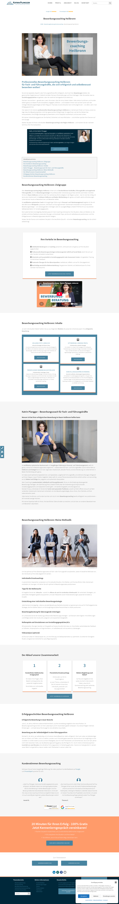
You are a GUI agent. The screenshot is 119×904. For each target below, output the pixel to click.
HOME (41, 24)
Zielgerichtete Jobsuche (41, 343)
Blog (76, 3)
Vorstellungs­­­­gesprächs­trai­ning (78, 372)
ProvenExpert (29, 771)
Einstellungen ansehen (109, 896)
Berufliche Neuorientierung (21, 886)
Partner (38, 886)
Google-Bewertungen (67, 806)
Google (78, 769)
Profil (58, 3)
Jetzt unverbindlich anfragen (59, 696)
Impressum (105, 900)
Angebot (68, 3)
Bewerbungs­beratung (45, 863)
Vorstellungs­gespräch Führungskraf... (67, 883)
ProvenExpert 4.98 (64, 11)
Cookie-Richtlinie (88, 900)
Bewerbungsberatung (49, 24)
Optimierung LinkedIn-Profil (78, 343)
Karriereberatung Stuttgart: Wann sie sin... (68, 884)
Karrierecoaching (59, 24)
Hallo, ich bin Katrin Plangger (38, 131)
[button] (116, 882)
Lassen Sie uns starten (59, 149)
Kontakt (85, 3)
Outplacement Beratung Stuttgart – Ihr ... (68, 886)
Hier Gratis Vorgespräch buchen (59, 843)
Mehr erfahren (41, 357)
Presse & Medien (40, 888)
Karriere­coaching (74, 863)
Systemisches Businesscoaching (22, 888)
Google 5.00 (49, 11)
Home (50, 3)
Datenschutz (39, 891)
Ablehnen (95, 896)
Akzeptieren (84, 896)
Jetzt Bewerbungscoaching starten (59, 274)
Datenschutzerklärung (97, 900)
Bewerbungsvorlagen (41, 884)
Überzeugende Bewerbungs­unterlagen (41, 370)
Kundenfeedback (40, 883)
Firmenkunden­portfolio (20, 890)
